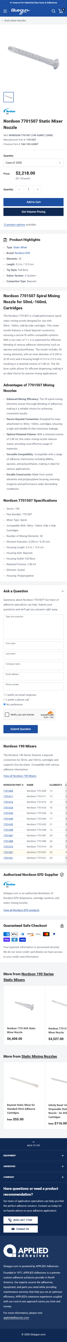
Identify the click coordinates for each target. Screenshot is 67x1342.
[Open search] (53, 11)
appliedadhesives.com (16, 1317)
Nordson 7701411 (36, 796)
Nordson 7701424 (36, 807)
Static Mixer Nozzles (15, 20)
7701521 (8, 858)
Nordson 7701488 (36, 841)
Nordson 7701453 (36, 824)
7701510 (8, 846)
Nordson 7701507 (36, 852)
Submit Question (20, 729)
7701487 (8, 835)
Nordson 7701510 (36, 846)
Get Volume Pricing (33, 211)
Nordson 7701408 (36, 791)
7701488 (8, 841)
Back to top (33, 1145)
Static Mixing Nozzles (39, 1056)
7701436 (8, 813)
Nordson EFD (22, 253)
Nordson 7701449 (36, 818)
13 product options (14, 224)
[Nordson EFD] (33, 111)
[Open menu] (5, 11)
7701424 (8, 807)
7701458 (8, 829)
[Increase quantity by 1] (37, 189)
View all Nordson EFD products (21, 910)
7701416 (8, 802)
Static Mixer (20, 247)
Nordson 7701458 (36, 829)
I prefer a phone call (17, 699)
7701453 (8, 824)
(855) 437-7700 (22, 1221)
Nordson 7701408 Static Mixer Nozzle (21, 1030)
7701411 (8, 796)
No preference (14, 704)
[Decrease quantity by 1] (19, 189)
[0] (61, 11)
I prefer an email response (21, 694)
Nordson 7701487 (36, 835)
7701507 (8, 852)
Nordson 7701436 (36, 813)
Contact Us (22, 1229)
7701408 (8, 791)
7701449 (8, 818)
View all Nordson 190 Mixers (19, 776)
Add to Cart (34, 202)
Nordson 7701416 (36, 802)
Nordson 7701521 (36, 858)
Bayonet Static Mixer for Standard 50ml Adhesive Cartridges (21, 1109)
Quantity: (16, 155)
